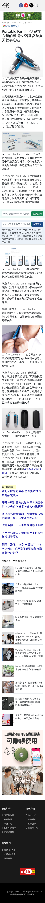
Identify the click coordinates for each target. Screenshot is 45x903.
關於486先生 (10, 850)
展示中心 (32, 815)
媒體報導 (8, 858)
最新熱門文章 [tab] (20, 560)
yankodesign (21, 476)
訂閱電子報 (33, 827)
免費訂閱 (37, 213)
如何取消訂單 (10, 827)
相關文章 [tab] (6, 560)
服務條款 (8, 819)
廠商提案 (32, 819)
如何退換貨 (9, 832)
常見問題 (8, 823)
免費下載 (37, 224)
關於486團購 (10, 854)
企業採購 (32, 823)
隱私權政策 (9, 815)
